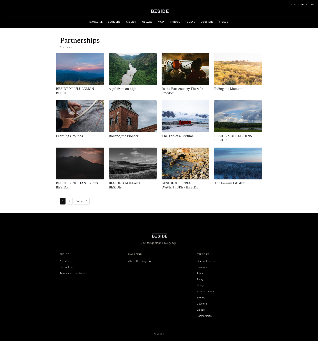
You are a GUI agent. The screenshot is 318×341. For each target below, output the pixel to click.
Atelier (131, 21)
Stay (294, 4)
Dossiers (207, 21)
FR (312, 4)
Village (147, 21)
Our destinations (206, 261)
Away (161, 21)
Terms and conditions (72, 273)
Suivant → (81, 201)
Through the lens (183, 21)
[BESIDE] (159, 10)
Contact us (66, 267)
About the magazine (140, 261)
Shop (304, 4)
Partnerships (204, 316)
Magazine (96, 21)
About (63, 261)
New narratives (205, 291)
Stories (201, 297)
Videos (224, 21)
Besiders (114, 21)
